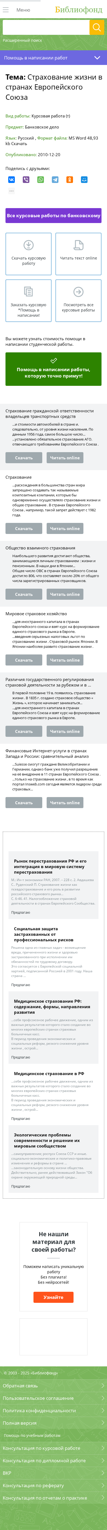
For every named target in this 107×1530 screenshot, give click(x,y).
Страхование (18, 477)
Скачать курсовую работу (29, 260)
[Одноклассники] (69, 179)
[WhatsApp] (40, 179)
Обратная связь (20, 1385)
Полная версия (19, 1423)
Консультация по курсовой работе (41, 1448)
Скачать (19, 143)
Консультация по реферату (33, 1485)
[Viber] (26, 179)
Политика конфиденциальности (39, 1410)
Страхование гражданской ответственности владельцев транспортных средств (49, 413)
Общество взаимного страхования (40, 548)
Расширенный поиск (22, 40)
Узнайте (53, 1297)
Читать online (65, 457)
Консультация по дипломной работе (44, 1460)
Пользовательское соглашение (38, 1398)
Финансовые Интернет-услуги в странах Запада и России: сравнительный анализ (47, 753)
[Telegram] (55, 179)
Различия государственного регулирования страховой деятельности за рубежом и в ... (49, 682)
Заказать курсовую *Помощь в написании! (28, 310)
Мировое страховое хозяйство (36, 613)
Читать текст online (78, 258)
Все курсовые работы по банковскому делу (53, 217)
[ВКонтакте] (11, 179)
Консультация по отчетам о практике (45, 1498)
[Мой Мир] (84, 179)
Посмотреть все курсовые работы (78, 307)
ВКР (7, 1473)
